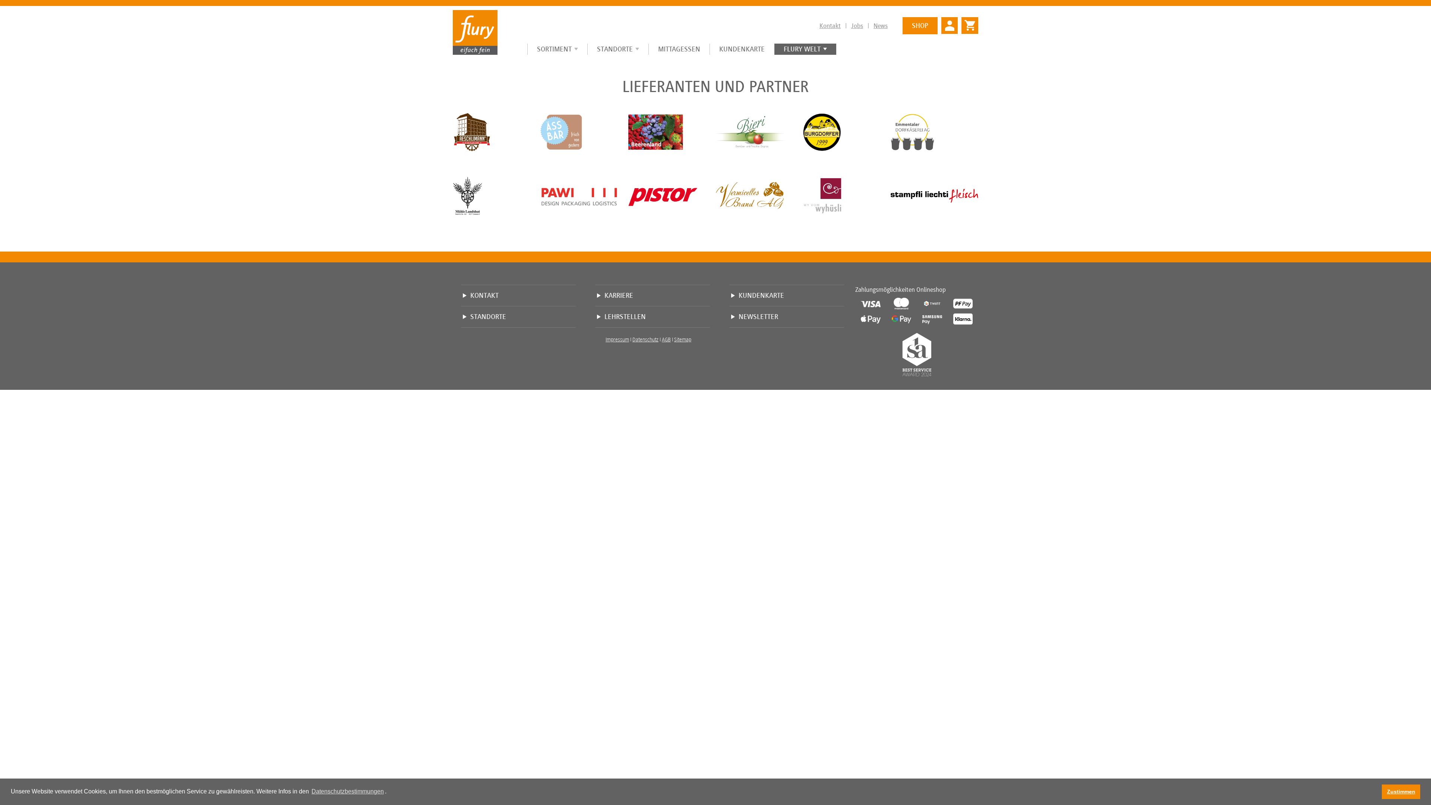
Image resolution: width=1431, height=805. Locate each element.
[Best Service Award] (916, 355)
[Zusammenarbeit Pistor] (672, 195)
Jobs (857, 25)
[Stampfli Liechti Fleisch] (934, 195)
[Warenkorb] (968, 22)
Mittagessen (679, 49)
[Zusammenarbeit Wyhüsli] (847, 195)
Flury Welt (802, 49)
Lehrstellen (625, 316)
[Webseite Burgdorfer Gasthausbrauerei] (847, 131)
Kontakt (830, 25)
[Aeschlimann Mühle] (496, 131)
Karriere (618, 295)
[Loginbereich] (949, 25)
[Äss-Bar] (584, 131)
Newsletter (758, 316)
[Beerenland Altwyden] (672, 131)
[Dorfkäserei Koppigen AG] (934, 131)
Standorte (615, 49)
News (881, 25)
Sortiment (554, 49)
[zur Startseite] (475, 32)
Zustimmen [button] (1401, 792)
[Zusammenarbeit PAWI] (584, 195)
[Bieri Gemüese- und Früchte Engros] (759, 131)
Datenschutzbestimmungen (348, 791)
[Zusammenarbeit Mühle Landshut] (496, 195)
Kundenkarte (742, 49)
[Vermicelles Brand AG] (759, 195)
